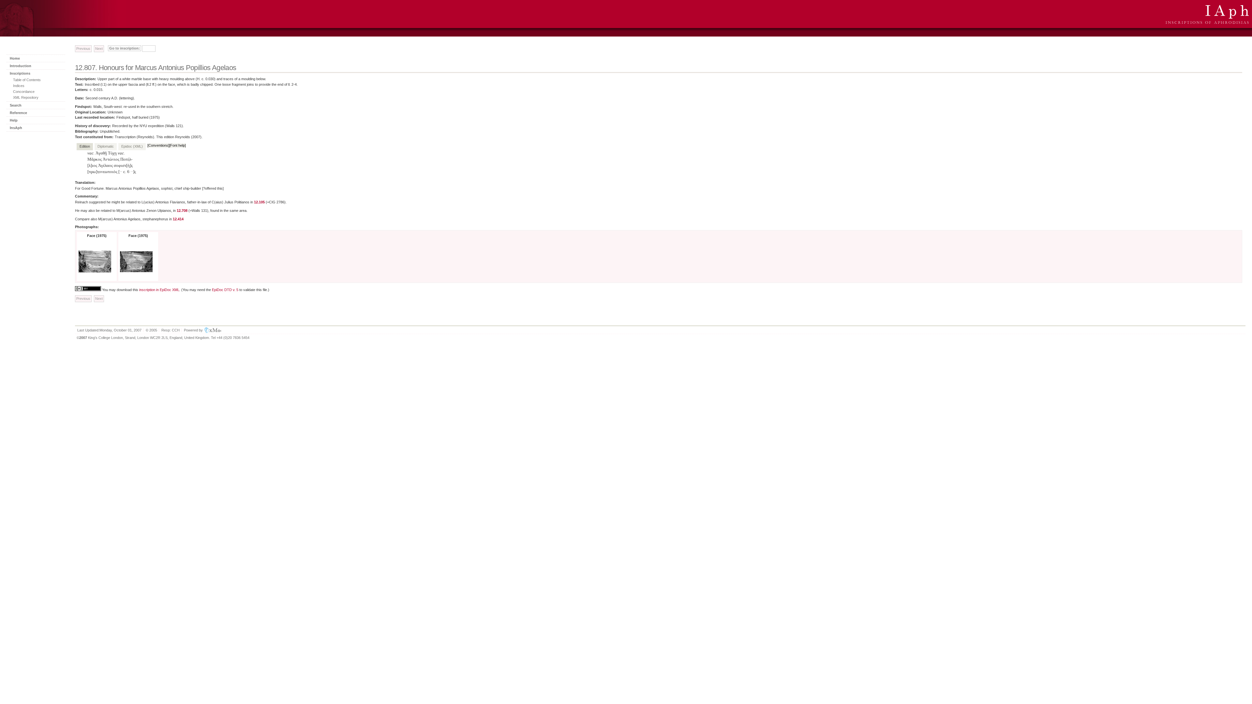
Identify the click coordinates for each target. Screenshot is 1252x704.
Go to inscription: (124, 48)
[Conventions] (158, 145)
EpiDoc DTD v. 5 (225, 290)
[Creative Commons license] (88, 290)
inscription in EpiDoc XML (159, 290)
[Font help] (177, 145)
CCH (176, 330)
